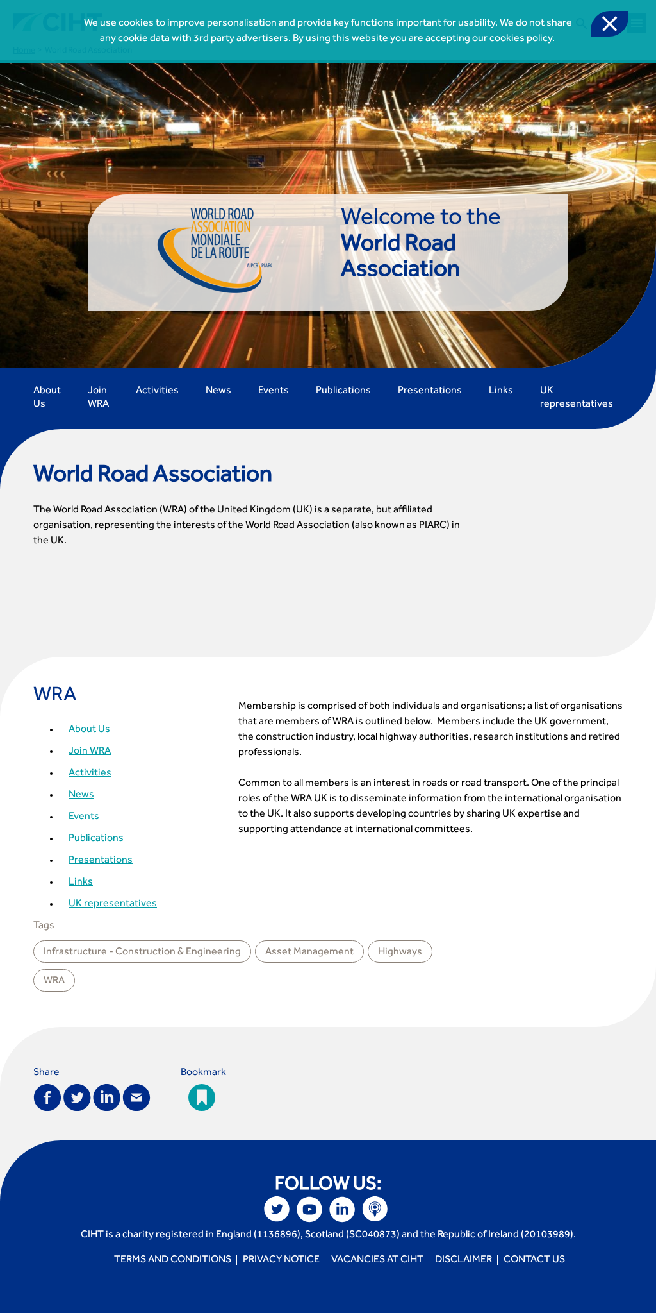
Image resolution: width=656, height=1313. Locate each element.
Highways (400, 952)
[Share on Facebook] (47, 1096)
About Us (47, 398)
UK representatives (576, 398)
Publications (343, 391)
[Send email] (136, 1096)
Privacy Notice (281, 1260)
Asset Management (309, 952)
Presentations (430, 391)
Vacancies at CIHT (377, 1260)
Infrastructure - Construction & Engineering (142, 952)
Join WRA (98, 398)
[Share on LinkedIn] (106, 1096)
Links (501, 391)
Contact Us (534, 1260)
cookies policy (520, 39)
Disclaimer (463, 1260)
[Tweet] (77, 1096)
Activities (157, 391)
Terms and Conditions (172, 1260)
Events (273, 391)
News (218, 391)
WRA (55, 697)
